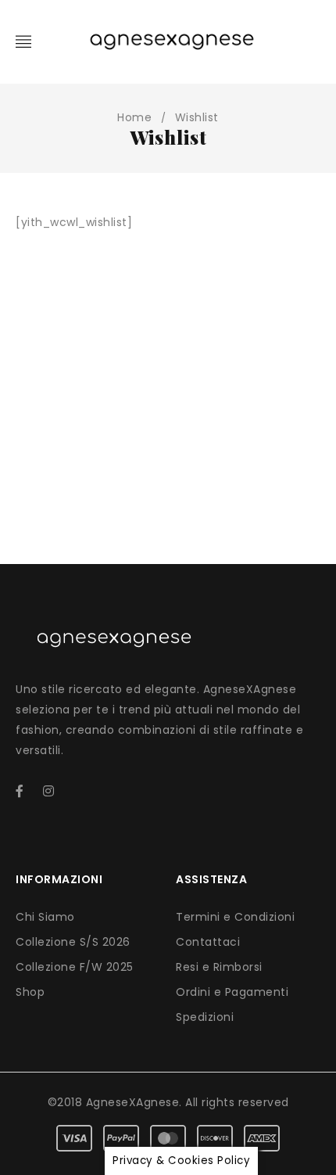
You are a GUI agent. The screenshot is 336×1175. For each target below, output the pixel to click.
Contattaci (208, 942)
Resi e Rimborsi (219, 967)
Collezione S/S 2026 (73, 942)
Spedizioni (205, 1017)
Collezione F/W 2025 (75, 967)
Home (134, 117)
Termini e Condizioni (235, 917)
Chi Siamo (45, 917)
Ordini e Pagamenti (232, 992)
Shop (30, 992)
